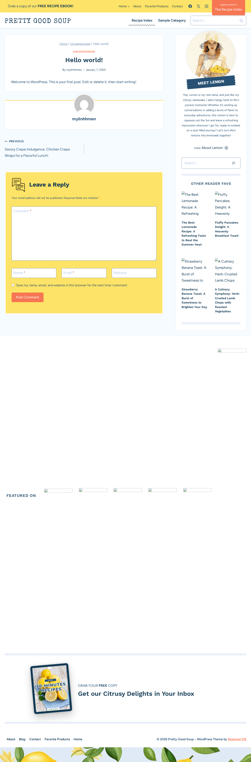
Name (19, 273)
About (137, 6)
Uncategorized (84, 51)
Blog (22, 739)
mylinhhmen (74, 70)
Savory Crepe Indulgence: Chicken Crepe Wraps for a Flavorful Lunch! (37, 149)
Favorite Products (156, 6)
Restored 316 (237, 739)
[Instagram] (206, 6)
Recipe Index (142, 20)
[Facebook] (190, 6)
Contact (177, 6)
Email (68, 273)
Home (78, 739)
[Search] (233, 163)
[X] (198, 6)
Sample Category (172, 20)
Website (120, 273)
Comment (22, 211)
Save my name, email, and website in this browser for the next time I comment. (72, 285)
